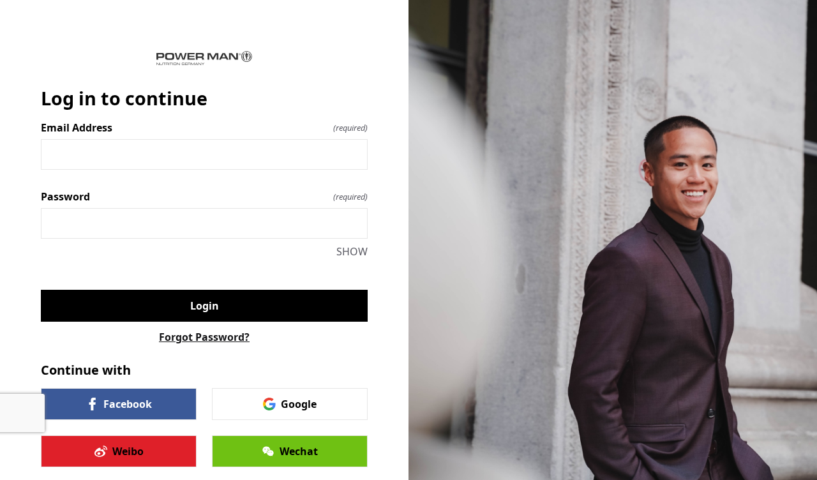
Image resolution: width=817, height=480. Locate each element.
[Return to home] (204, 58)
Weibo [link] (128, 451)
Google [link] (299, 404)
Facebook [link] (127, 404)
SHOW (352, 251)
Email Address (204, 127)
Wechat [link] (299, 451)
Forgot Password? (204, 337)
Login (204, 306)
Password (204, 196)
